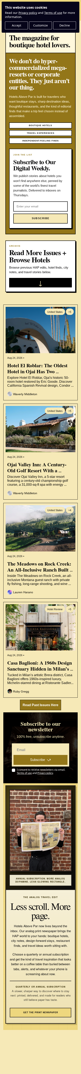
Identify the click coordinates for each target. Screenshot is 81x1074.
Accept (16, 25)
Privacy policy (27, 13)
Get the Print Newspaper (40, 1012)
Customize (40, 25)
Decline (64, 25)
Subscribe (37, 760)
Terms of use (53, 13)
